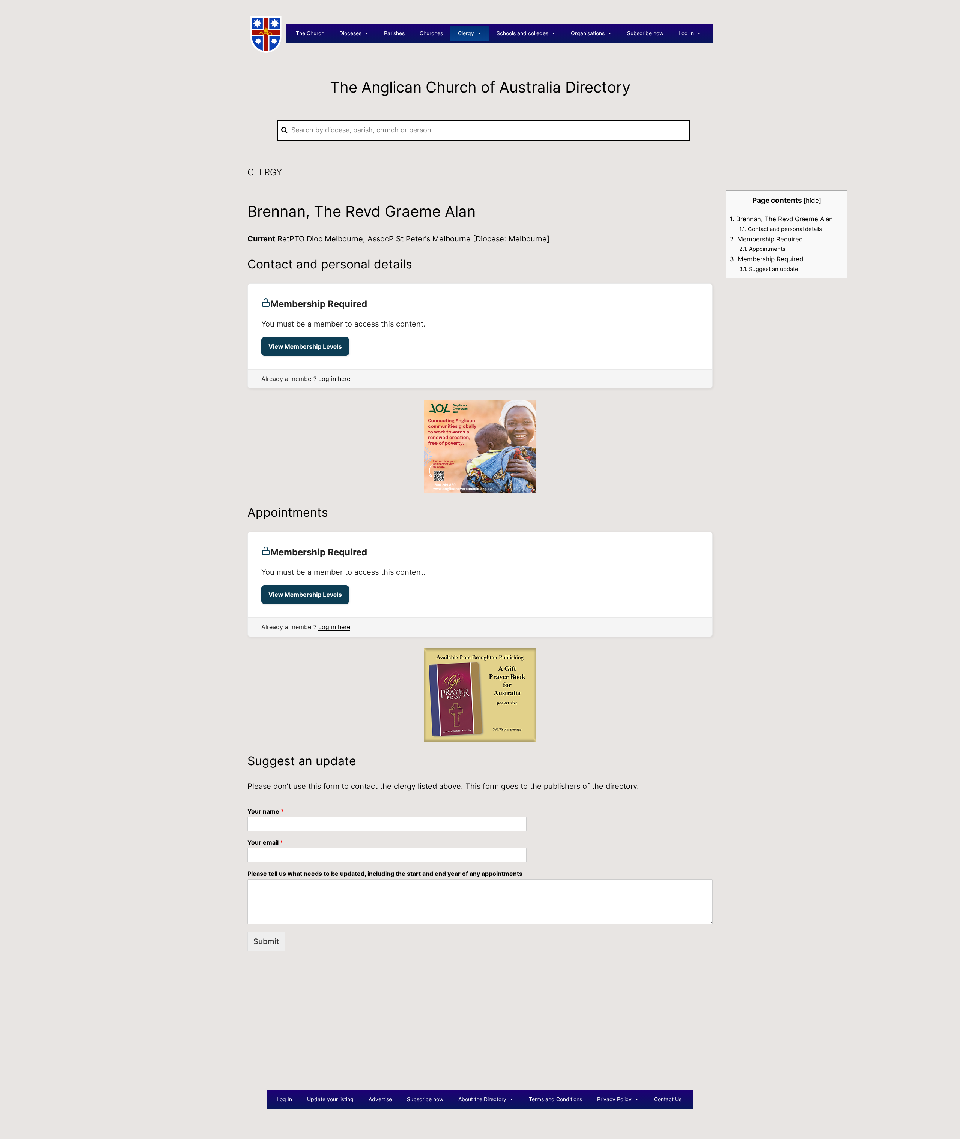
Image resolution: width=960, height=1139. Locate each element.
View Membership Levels (305, 346)
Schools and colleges (522, 33)
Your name (266, 811)
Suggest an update (768, 269)
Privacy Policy (614, 1099)
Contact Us (667, 1099)
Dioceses (350, 33)
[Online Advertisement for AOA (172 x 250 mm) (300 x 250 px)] (480, 446)
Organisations (587, 33)
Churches (431, 33)
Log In (686, 33)
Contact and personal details (780, 229)
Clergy (466, 33)
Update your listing (330, 1099)
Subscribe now (645, 33)
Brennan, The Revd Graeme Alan (781, 219)
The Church (310, 33)
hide (812, 200)
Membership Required (766, 239)
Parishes (394, 33)
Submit (266, 941)
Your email (265, 842)
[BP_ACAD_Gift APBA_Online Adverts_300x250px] (480, 694)
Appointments (762, 249)
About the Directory (482, 1099)
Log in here (334, 378)
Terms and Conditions (555, 1099)
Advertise (380, 1099)
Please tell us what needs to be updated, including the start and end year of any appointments (385, 873)
